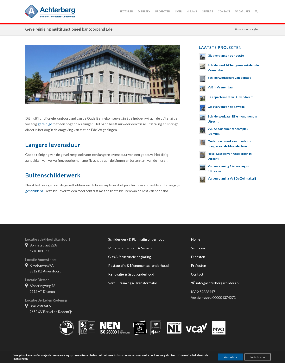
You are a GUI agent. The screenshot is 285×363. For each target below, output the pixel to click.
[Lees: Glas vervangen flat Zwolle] (202, 108)
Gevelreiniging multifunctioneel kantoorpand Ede (68, 29)
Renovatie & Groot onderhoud (131, 274)
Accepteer (230, 357)
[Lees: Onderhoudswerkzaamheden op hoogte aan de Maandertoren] (202, 142)
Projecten (198, 265)
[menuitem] (126, 11)
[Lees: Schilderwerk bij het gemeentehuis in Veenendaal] (202, 66)
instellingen (21, 358)
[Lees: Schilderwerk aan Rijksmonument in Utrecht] (202, 117)
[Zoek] (256, 11)
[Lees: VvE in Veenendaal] (202, 88)
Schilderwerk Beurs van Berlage (229, 77)
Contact (197, 274)
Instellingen (257, 357)
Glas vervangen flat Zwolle (226, 106)
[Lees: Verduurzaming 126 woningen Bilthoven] (202, 167)
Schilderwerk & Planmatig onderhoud (136, 239)
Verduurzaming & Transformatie (132, 283)
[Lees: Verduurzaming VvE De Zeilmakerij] (202, 179)
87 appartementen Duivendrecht (231, 97)
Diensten (198, 257)
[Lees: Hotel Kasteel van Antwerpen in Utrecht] (202, 154)
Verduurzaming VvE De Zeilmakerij (232, 178)
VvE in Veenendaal (220, 87)
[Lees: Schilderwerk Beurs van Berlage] (202, 78)
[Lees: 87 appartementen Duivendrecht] (202, 98)
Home (195, 239)
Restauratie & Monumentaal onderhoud (138, 265)
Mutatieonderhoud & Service (130, 248)
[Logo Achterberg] (50, 11)
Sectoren (198, 248)
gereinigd (45, 124)
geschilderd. (34, 191)
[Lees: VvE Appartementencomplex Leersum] (202, 130)
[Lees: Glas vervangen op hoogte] (202, 56)
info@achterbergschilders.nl (217, 283)
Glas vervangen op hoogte (226, 55)
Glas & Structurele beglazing (129, 257)
